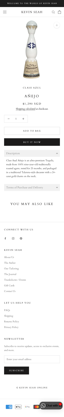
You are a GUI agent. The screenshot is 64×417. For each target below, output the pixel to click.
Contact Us (10, 291)
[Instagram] (13, 238)
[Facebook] (5, 238)
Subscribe (16, 370)
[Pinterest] (21, 238)
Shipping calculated (25, 108)
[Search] (53, 11)
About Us (9, 257)
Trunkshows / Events (15, 279)
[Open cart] (59, 12)
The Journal (10, 274)
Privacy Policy (11, 327)
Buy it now (32, 142)
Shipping (8, 316)
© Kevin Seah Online (32, 387)
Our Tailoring (11, 268)
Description (13, 153)
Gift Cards (9, 285)
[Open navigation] (4, 12)
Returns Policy (11, 321)
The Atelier (10, 263)
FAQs (7, 310)
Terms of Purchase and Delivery (24, 187)
